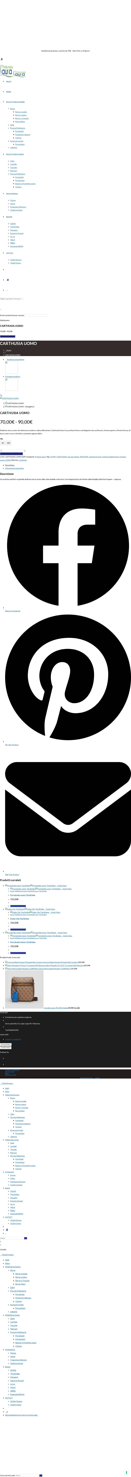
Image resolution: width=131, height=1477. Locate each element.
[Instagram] (5, 1064)
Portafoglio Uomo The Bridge (22, 942)
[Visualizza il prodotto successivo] (21, 376)
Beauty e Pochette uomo (25, 1165)
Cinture (18, 1127)
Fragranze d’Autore (17, 1182)
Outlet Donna (15, 1220)
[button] (1, 395)
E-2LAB (97, 1078)
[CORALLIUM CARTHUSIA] (11, 390)
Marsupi (13, 1153)
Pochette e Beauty (23, 1124)
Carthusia (23, 460)
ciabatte (13, 1136)
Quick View (62, 886)
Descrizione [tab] (9, 465)
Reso (7, 1073)
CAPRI (53, 457)
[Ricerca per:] (0, 308)
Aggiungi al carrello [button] (18, 906)
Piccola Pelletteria (17, 1117)
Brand (12, 891)
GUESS (13, 1191)
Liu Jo (12, 1204)
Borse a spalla (20, 1101)
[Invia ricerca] (25, 1238)
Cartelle (13, 1146)
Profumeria (9, 1172)
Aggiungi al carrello (11, 454)
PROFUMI (84, 457)
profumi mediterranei (110, 457)
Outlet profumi (16, 1185)
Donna (12, 1175)
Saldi (7, 1088)
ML (1, 439)
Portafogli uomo (33, 891)
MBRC (12, 1210)
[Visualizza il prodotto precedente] (6, 359)
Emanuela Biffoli (16, 1214)
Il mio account (10, 1072)
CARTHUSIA (61, 457)
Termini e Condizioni (12, 1070)
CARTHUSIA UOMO (12, 355)
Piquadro (13, 1198)
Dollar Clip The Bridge (19, 918)
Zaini (12, 1114)
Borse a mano (20, 1104)
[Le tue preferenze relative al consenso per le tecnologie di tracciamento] (126, 1472)
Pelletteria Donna (12, 1095)
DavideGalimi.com (86, 1078)
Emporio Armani (16, 1201)
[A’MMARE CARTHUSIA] (11, 373)
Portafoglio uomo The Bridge (22, 895)
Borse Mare (20, 1111)
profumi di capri (95, 457)
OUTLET (8, 1217)
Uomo (12, 1178)
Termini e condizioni (13, 1039)
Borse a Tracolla (21, 1108)
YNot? (12, 1207)
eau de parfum (73, 457)
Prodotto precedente (15, 359)
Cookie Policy (5, 1048)
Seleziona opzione (7, 336)
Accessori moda (16, 1130)
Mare (7, 1091)
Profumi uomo (40, 457)
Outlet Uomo (15, 1223)
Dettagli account (10, 1075)
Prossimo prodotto (12, 376)
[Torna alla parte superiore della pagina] (0, 1080)
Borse (12, 1098)
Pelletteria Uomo (21, 891)
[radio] (3, 443)
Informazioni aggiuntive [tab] (14, 468)
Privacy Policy (5, 1044)
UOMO (8, 460)
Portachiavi (19, 1133)
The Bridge (43, 891)
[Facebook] (5, 1058)
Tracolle (13, 1149)
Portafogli (19, 1120)
